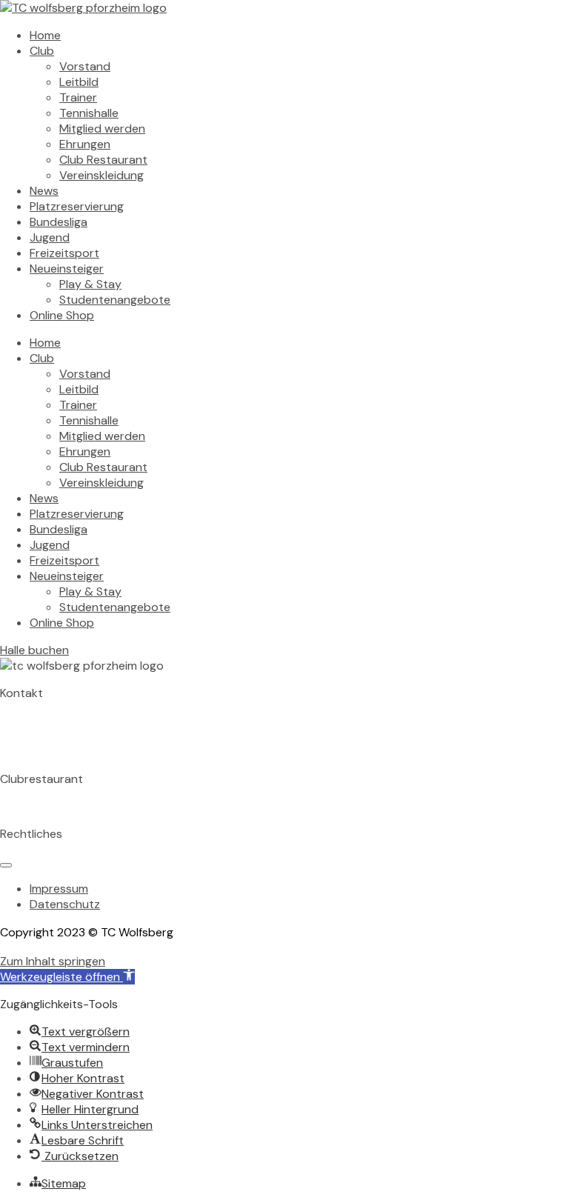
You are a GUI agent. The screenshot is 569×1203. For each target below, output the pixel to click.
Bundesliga (58, 222)
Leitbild (79, 82)
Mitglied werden (102, 128)
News (44, 191)
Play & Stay (90, 284)
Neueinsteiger (67, 268)
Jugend (50, 237)
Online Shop (62, 315)
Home (45, 35)
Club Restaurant (103, 159)
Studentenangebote (114, 299)
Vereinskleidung (101, 175)
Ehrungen (84, 144)
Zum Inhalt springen (52, 961)
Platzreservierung (77, 206)
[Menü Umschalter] (6, 865)
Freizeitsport (64, 253)
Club (42, 51)
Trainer (78, 97)
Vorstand (84, 66)
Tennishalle (89, 113)
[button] (67, 976)
